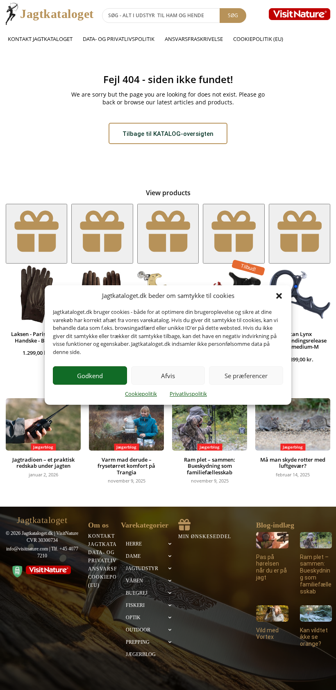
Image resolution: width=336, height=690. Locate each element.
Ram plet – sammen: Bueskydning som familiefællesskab (209, 466)
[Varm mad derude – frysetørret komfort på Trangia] (126, 424)
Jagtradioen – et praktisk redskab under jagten (43, 463)
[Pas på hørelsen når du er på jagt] (272, 540)
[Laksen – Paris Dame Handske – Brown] (36, 294)
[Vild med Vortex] (272, 613)
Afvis (168, 376)
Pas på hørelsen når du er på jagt (271, 567)
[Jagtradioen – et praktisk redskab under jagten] (43, 424)
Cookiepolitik (141, 393)
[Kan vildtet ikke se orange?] (316, 613)
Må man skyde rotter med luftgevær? (292, 463)
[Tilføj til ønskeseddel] (36, 233)
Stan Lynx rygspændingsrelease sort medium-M (299, 340)
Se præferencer (246, 376)
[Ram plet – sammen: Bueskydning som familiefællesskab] (209, 424)
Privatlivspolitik (188, 393)
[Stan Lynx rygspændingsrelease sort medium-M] (299, 294)
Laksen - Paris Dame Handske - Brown (36, 337)
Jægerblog (43, 447)
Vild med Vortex (267, 633)
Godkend (90, 376)
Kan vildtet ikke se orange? (314, 637)
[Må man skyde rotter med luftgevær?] (292, 424)
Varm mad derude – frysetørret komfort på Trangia (126, 466)
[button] (279, 296)
